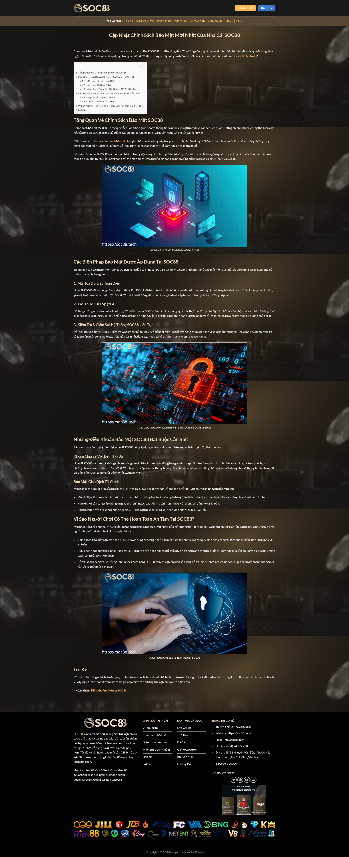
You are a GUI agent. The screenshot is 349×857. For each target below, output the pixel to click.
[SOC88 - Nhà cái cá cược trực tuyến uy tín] (92, 8)
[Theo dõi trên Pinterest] (240, 780)
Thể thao (180, 21)
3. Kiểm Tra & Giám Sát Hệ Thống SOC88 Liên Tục (110, 89)
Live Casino (164, 21)
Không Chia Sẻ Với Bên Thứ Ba (100, 97)
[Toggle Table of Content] (139, 67)
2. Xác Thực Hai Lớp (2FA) (98, 85)
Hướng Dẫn (197, 21)
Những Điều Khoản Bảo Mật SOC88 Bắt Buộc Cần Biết (109, 93)
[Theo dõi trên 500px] (253, 780)
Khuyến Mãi (215, 21)
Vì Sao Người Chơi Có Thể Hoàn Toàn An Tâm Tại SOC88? (110, 105)
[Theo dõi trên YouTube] (247, 780)
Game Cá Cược (145, 21)
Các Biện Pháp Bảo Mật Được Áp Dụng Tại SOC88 (106, 77)
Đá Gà (129, 21)
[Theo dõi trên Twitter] (234, 780)
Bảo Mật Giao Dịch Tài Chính (99, 101)
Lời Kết (82, 110)
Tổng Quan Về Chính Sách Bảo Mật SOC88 (102, 72)
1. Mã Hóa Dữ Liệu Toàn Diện (99, 81)
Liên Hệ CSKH (234, 21)
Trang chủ (114, 21)
